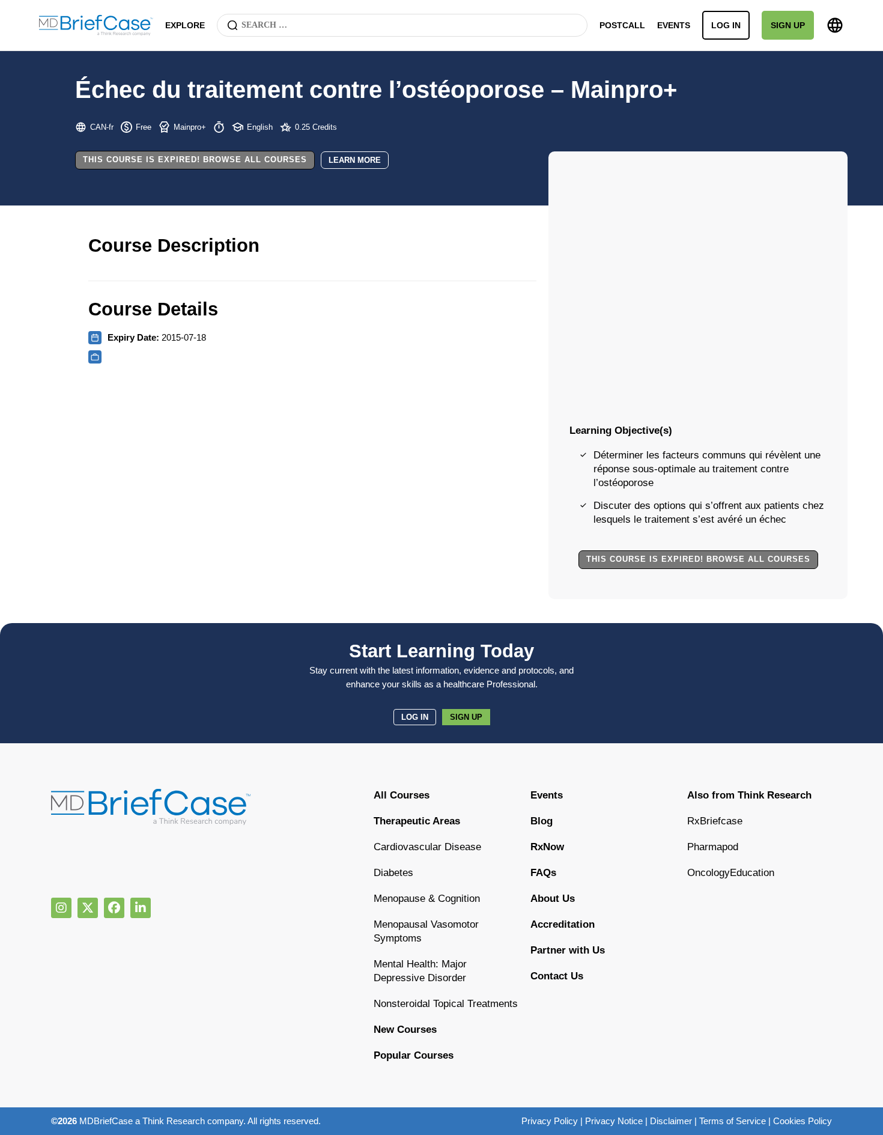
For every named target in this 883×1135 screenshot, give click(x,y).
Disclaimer (671, 1121)
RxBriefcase (714, 821)
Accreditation (562, 924)
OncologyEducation (730, 872)
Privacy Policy (549, 1121)
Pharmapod (712, 847)
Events (673, 25)
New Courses (405, 1029)
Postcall (622, 25)
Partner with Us (567, 950)
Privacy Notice (614, 1121)
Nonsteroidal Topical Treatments (446, 1003)
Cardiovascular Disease (427, 847)
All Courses (401, 795)
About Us (552, 898)
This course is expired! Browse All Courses (195, 159)
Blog (541, 821)
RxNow (547, 847)
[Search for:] (402, 25)
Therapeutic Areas (417, 821)
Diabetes (393, 872)
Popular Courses (414, 1055)
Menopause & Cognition (427, 898)
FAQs (543, 872)
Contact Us (556, 976)
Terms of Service (732, 1121)
